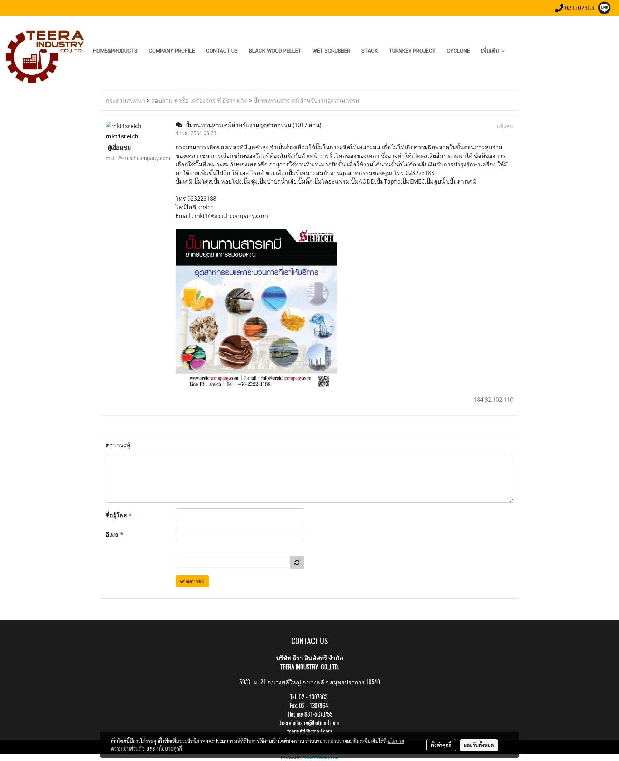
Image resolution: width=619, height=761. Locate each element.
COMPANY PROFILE (172, 51)
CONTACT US (222, 51)
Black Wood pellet (275, 51)
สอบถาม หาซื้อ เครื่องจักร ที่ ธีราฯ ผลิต (199, 100)
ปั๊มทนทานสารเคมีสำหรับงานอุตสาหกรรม (306, 100)
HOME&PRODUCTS (115, 51)
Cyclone (458, 51)
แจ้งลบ (504, 126)
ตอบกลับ (195, 581)
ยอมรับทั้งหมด (479, 745)
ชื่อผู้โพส (119, 515)
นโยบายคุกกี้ (169, 748)
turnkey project (412, 51)
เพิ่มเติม (490, 51)
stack (369, 51)
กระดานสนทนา (125, 100)
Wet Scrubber (331, 51)
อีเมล (114, 534)
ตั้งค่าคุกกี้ (441, 745)
